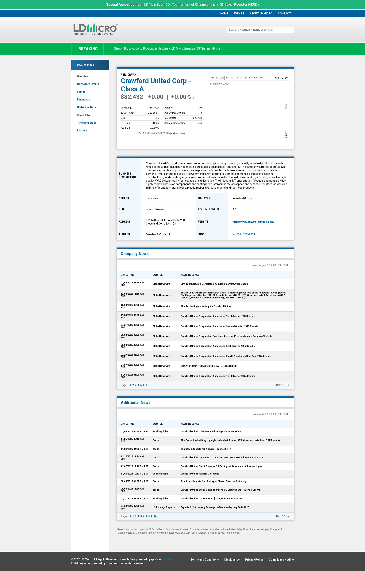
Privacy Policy (254, 559)
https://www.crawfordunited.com (253, 221)
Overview (82, 76)
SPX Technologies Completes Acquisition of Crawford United (214, 284)
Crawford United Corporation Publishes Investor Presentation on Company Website (226, 336)
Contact (284, 13)
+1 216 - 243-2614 (244, 234)
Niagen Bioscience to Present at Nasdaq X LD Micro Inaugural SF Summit (163, 48)
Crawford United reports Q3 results (200, 473)
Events (239, 13)
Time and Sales (87, 122)
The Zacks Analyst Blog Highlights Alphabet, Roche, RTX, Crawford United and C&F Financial (230, 440)
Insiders (82, 130)
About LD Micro (261, 13)
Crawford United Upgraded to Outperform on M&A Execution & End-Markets (222, 457)
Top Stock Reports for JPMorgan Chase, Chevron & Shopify (213, 481)
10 (155, 516)
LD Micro (86, 559)
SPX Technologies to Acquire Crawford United (206, 306)
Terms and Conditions (204, 559)
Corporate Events (88, 83)
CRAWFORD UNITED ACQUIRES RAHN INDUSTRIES (208, 366)
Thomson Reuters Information (125, 563)
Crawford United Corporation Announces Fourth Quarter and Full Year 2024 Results (226, 356)
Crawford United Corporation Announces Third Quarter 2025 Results (218, 316)
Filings (81, 91)
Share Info (83, 115)
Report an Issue (176, 133)
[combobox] (260, 30)
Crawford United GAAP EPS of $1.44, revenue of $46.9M (211, 498)
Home (224, 13)
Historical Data (86, 107)
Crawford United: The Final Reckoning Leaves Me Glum (211, 431)
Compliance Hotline (281, 559)
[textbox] (262, 29)
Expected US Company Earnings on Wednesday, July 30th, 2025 (215, 507)
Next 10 (280, 385)
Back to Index (85, 64)
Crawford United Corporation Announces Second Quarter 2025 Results (219, 326)
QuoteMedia (158, 529)
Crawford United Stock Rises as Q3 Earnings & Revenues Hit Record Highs (221, 466)
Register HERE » (246, 4)
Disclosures (232, 559)
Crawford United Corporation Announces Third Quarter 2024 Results (218, 376)
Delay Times (243, 529)
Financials (83, 99)
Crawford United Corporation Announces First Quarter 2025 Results (218, 346)
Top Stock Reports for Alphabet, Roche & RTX (206, 449)
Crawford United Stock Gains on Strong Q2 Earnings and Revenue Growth (220, 490)
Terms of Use (232, 532)
